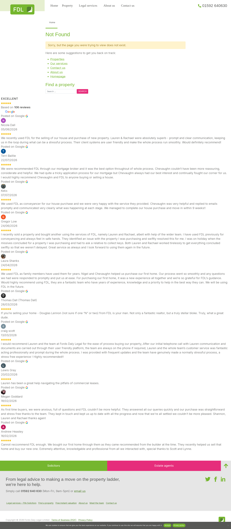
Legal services (88, 5)
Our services (58, 63)
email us (80, 491)
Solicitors (53, 465)
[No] (228, 525)
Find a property (46, 503)
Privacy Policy (85, 520)
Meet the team (97, 503)
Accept (167, 525)
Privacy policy (179, 525)
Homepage (57, 76)
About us (109, 5)
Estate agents (164, 465)
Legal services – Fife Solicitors (21, 503)
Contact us (127, 5)
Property (67, 5)
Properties (57, 59)
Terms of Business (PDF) (63, 520)
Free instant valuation (66, 503)
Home (54, 5)
